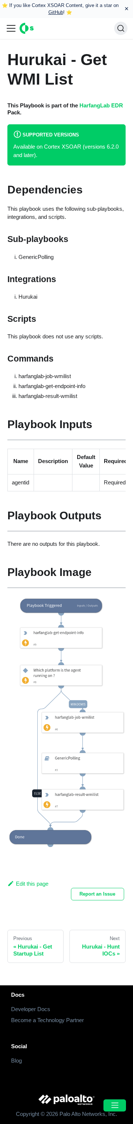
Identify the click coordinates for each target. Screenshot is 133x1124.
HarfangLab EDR (101, 105)
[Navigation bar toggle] (11, 28)
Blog (16, 1060)
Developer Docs (30, 1009)
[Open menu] (114, 1105)
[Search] (120, 28)
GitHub (55, 12)
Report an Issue (97, 894)
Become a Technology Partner (47, 1020)
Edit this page (32, 884)
